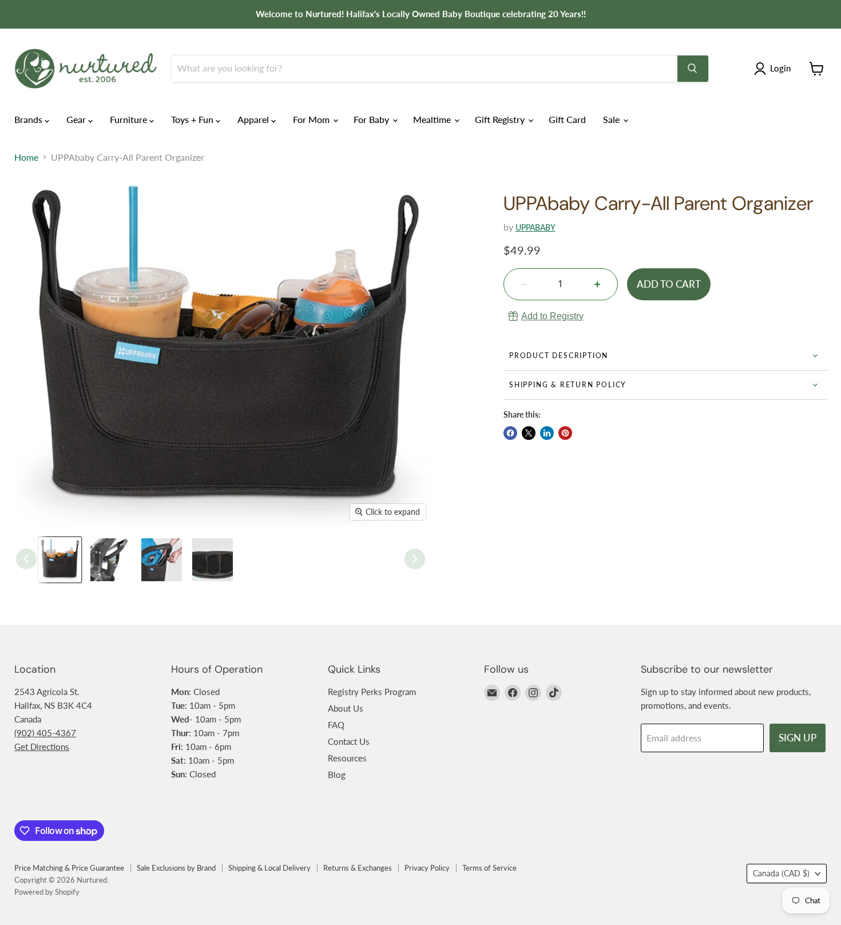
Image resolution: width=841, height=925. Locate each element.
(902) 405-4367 (45, 733)
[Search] (692, 68)
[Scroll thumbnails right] (414, 559)
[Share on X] (528, 433)
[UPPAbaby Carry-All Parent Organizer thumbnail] (59, 559)
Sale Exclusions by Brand (176, 867)
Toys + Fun (193, 119)
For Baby (372, 119)
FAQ (336, 725)
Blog (337, 774)
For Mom (312, 119)
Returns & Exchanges (357, 867)
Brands (29, 119)
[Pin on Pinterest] (565, 433)
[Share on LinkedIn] (547, 433)
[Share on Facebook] (510, 433)
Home (26, 157)
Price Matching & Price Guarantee (69, 867)
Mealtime (433, 119)
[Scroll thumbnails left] (26, 559)
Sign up (797, 738)
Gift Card (567, 119)
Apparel (254, 119)
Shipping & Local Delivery (269, 867)
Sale (612, 119)
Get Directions (41, 746)
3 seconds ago (552, 316)
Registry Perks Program (372, 691)
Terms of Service (489, 867)
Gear (77, 119)
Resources (347, 758)
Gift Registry (501, 119)
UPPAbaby (535, 227)
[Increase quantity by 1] (597, 284)
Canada (781, 873)
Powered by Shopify (47, 891)
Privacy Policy (427, 867)
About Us (345, 708)
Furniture (129, 119)
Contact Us (349, 741)
